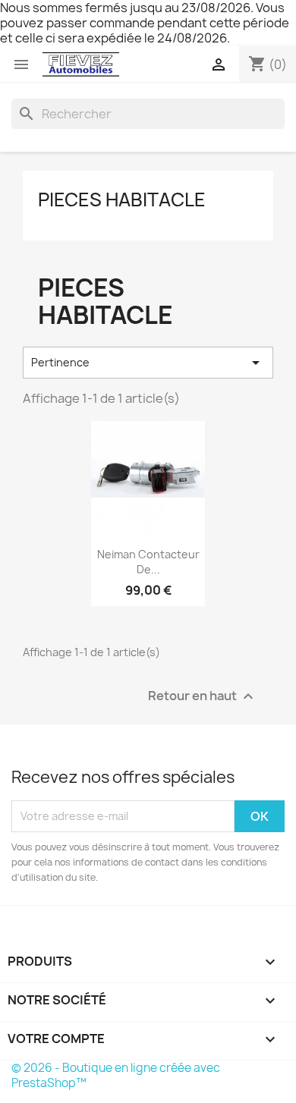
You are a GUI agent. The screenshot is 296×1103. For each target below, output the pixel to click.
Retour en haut (202, 696)
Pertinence (148, 363)
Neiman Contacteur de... (148, 562)
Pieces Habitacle (122, 199)
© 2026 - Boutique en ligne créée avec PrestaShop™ (115, 1075)
